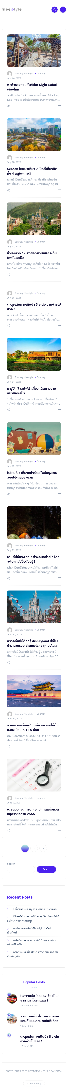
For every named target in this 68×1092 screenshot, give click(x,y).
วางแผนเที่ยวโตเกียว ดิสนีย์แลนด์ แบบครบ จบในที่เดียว (39, 1019)
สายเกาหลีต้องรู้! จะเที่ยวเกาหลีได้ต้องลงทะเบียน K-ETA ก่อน (33, 728)
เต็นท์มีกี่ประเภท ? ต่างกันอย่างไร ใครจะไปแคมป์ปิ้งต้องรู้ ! (33, 559)
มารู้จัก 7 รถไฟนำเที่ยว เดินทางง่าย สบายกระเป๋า (31, 391)
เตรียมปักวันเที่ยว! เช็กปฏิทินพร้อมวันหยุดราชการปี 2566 (33, 812)
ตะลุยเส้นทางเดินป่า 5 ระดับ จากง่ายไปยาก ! (34, 307)
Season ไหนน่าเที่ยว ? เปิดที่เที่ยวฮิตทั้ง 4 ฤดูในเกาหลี (32, 171)
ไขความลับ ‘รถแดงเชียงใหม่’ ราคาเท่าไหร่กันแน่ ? (39, 998)
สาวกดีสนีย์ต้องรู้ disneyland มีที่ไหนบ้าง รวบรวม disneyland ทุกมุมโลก (33, 644)
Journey (41, 73)
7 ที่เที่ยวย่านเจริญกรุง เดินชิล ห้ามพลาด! (35, 909)
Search (11, 864)
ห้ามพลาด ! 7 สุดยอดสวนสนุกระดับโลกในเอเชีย (32, 256)
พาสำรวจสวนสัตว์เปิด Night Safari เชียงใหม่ (32, 87)
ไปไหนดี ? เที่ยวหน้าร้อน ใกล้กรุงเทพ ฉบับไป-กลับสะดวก (32, 475)
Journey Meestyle (24, 73)
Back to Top (35, 1083)
